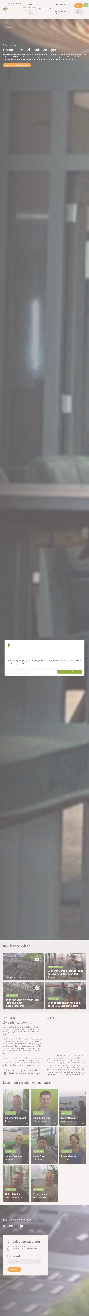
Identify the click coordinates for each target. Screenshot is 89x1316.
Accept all (70, 672)
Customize (44, 672)
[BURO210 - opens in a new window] (75, 645)
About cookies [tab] (44, 652)
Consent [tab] (17, 652)
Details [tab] (71, 652)
